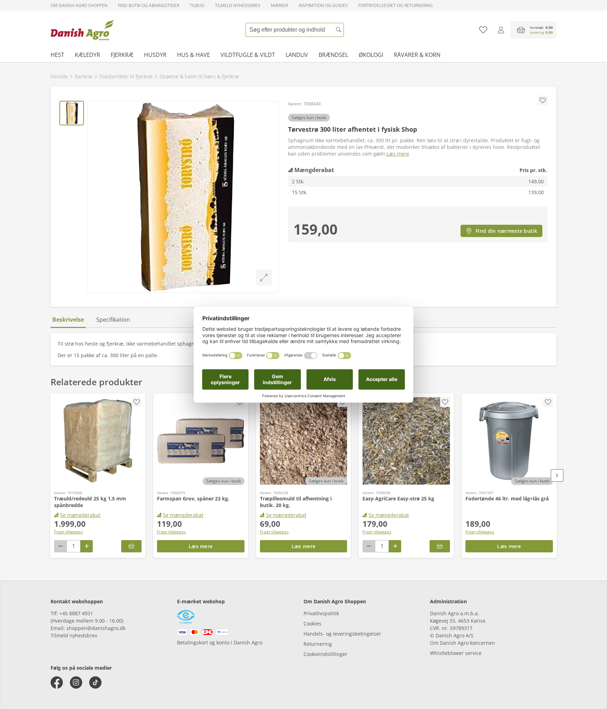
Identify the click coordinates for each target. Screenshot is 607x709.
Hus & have (193, 55)
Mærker (279, 5)
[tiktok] (95, 682)
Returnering (318, 644)
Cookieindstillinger (325, 654)
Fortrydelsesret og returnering (395, 5)
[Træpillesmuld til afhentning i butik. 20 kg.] (303, 441)
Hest (57, 55)
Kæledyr (87, 55)
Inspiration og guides (323, 5)
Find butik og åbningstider (148, 5)
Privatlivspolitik (321, 613)
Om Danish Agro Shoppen (79, 5)
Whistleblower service (456, 653)
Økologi (371, 55)
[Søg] (338, 30)
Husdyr (155, 55)
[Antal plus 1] (86, 546)
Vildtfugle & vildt (248, 55)
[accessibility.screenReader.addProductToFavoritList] (137, 402)
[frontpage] (82, 30)
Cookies (312, 623)
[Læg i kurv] (131, 546)
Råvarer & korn (417, 55)
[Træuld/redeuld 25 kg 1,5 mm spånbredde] (98, 441)
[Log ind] (501, 30)
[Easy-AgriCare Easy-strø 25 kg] (406, 441)
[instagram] (76, 682)
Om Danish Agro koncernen (462, 642)
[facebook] (57, 682)
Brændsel (333, 55)
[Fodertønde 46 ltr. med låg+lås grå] (509, 441)
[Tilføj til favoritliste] (483, 30)
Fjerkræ (122, 55)
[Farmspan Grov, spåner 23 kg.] (200, 441)
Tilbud (197, 5)
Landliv (297, 55)
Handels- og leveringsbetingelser (342, 633)
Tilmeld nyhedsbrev (237, 5)
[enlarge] (264, 277)
